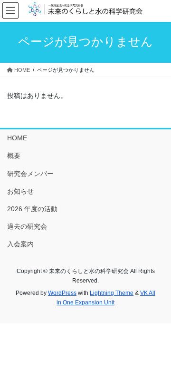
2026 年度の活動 (32, 209)
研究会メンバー (30, 173)
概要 (13, 155)
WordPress (62, 293)
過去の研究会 (27, 226)
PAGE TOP (157, 351)
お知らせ (20, 191)
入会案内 (20, 244)
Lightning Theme (111, 293)
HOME (17, 138)
